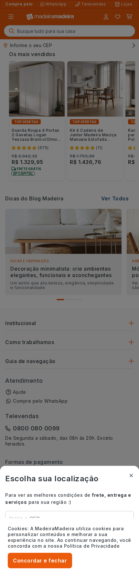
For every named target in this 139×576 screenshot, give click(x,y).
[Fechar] (131, 475)
